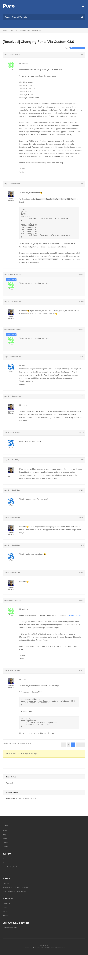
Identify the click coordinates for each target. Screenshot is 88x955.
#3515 (82, 184)
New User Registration (11, 867)
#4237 (81, 518)
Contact (5, 843)
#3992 (81, 329)
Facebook (6, 903)
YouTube (6, 911)
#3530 (81, 302)
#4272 (81, 670)
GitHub (5, 915)
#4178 (82, 396)
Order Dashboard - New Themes (14, 891)
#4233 (81, 460)
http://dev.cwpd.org (74, 615)
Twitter (5, 907)
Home (5, 831)
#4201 (82, 432)
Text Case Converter (10, 928)
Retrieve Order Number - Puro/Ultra (15, 887)
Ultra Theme (14, 30)
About (5, 839)
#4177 (82, 357)
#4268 (81, 600)
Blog (4, 835)
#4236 (81, 490)
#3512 (82, 54)
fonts (82, 48)
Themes (6, 883)
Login (5, 871)
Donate (5, 847)
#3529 (81, 274)
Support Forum (8, 863)
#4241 (82, 545)
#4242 (81, 573)
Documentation (8, 859)
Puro (46, 945)
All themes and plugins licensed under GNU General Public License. (44, 948)
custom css (75, 48)
